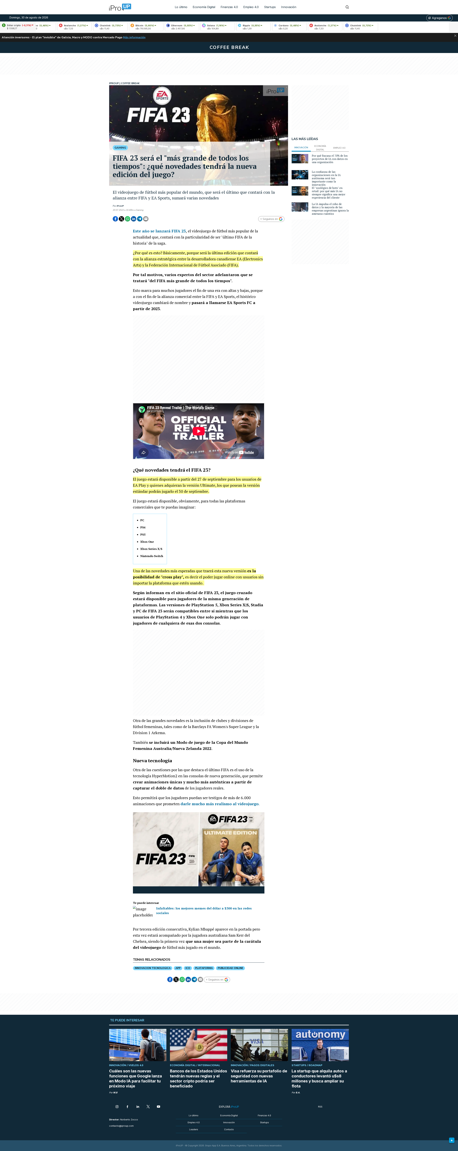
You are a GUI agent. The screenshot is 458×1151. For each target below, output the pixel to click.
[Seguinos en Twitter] (148, 1107)
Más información (134, 37)
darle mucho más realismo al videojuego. (220, 803)
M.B (115, 1092)
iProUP (120, 205)
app (178, 968)
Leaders (193, 1129)
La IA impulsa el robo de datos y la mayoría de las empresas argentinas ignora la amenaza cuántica (330, 208)
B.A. (298, 1092)
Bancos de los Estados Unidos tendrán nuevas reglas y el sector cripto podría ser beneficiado (198, 1078)
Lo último (181, 7)
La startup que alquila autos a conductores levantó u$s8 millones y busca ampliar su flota (319, 1078)
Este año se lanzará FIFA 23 (159, 230)
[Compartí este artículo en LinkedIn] (133, 218)
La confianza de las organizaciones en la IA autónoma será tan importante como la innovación (326, 178)
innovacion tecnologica (152, 968)
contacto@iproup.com (121, 1125)
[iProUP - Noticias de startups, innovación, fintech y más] (119, 7)
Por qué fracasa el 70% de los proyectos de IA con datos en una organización (330, 159)
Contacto (229, 1129)
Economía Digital (204, 7)
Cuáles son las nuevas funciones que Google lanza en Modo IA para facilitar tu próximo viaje (135, 1078)
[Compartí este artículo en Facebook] (115, 218)
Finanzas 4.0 (229, 7)
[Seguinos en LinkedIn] (137, 1107)
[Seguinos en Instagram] (117, 1107)
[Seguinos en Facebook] (127, 1107)
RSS (320, 1106)
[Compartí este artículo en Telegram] (139, 218)
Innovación (288, 7)
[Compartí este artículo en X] (121, 218)
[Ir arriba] (451, 1140)
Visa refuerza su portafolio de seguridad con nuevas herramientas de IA (259, 1076)
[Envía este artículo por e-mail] (145, 218)
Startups (270, 7)
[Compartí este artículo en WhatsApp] (127, 218)
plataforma (204, 968)
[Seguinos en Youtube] (158, 1107)
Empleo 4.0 (251, 7)
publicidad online (230, 968)
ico (188, 968)
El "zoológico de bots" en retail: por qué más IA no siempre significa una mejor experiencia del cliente (328, 192)
